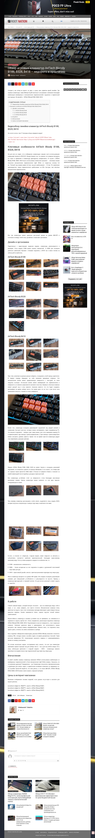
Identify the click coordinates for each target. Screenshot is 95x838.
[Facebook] (9, 83)
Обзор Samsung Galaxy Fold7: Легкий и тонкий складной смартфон (49, 734)
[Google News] (85, 89)
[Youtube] (83, 89)
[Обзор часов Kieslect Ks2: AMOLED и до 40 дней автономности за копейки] (11, 736)
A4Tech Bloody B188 (21, 110)
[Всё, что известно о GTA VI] (66, 239)
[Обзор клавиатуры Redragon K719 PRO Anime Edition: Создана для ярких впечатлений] (39, 818)
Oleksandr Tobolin (25, 707)
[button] (53, 21)
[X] (12, 83)
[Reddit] (75, 89)
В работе (15, 117)
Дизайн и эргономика (18, 108)
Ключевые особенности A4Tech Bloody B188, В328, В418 (25, 106)
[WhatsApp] (26, 83)
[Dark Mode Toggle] (93, 832)
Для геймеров (21, 695)
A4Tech (14, 695)
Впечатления (16, 119)
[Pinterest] (16, 83)
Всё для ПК (19, 27)
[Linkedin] (20, 709)
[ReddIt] (19, 83)
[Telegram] (23, 83)
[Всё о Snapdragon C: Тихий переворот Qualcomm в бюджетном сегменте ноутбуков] (66, 270)
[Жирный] (15, 761)
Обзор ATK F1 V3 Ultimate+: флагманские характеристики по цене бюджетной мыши (46, 796)
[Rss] (65, 89)
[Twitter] (67, 89)
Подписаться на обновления (71, 83)
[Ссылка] (25, 761)
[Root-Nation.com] (17, 21)
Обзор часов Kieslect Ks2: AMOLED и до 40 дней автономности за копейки (23, 734)
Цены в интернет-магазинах (20, 121)
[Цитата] (23, 761)
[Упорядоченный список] (19, 761)
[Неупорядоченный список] (21, 761)
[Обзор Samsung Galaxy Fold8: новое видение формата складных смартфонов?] (66, 260)
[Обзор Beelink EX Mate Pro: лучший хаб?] (11, 806)
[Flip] (33, 83)
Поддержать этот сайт (75, 279)
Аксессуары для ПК (29, 27)
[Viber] (29, 83)
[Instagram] (78, 89)
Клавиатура (29, 695)
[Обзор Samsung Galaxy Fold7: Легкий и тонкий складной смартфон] (38, 736)
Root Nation (11, 27)
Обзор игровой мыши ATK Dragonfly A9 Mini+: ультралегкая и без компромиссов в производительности (51, 808)
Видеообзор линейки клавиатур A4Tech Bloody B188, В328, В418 (30, 104)
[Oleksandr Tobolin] (13, 709)
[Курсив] (17, 761)
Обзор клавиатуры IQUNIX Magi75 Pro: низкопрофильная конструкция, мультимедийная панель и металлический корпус (19, 797)
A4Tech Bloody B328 (21, 112)
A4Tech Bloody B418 (21, 115)
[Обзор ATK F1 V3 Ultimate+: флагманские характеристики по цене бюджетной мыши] (47, 786)
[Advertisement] (34, 515)
